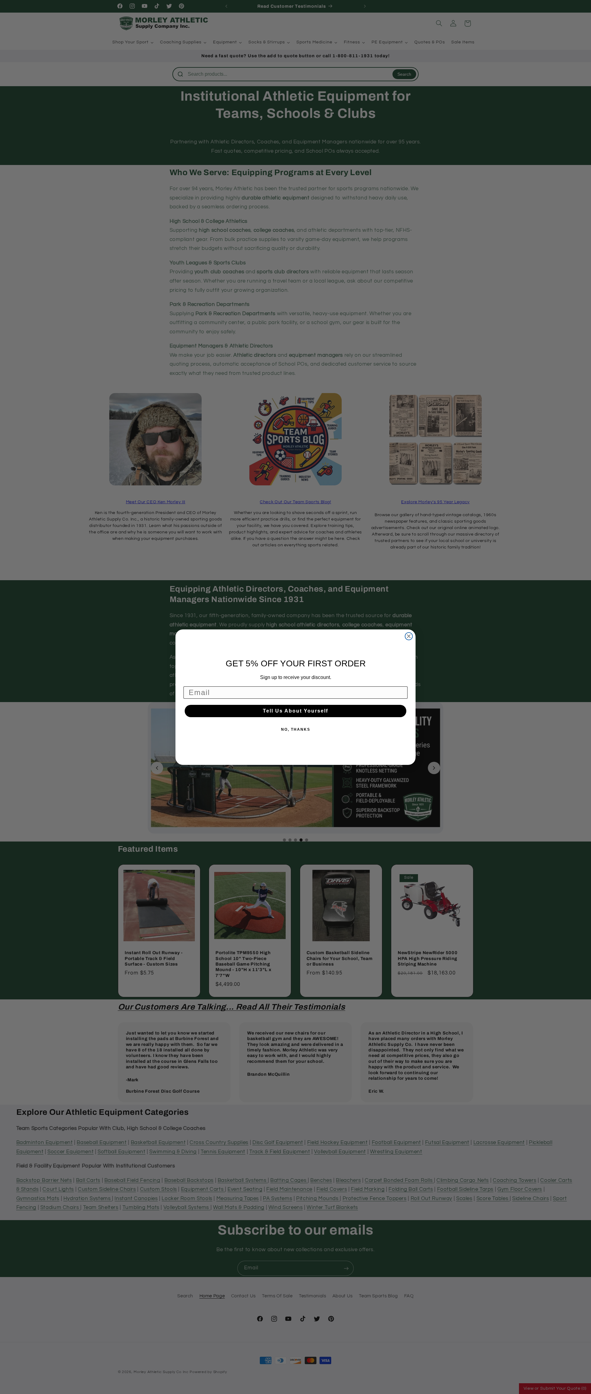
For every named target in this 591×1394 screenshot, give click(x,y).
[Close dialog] (408, 636)
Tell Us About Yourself (295, 710)
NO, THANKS (295, 729)
